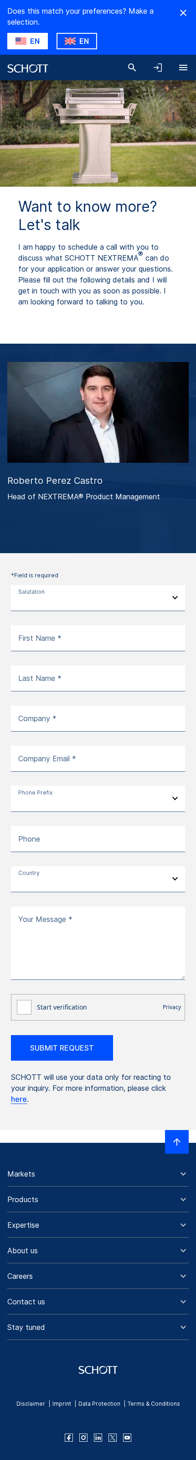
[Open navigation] (183, 67)
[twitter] (112, 1438)
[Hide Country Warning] (183, 12)
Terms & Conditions (154, 1403)
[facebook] (69, 1438)
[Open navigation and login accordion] (157, 67)
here (19, 1099)
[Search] (132, 67)
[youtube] (127, 1438)
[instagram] (83, 1438)
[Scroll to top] (177, 1142)
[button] (98, 1174)
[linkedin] (98, 1438)
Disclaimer (30, 1403)
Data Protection (99, 1403)
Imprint (61, 1403)
